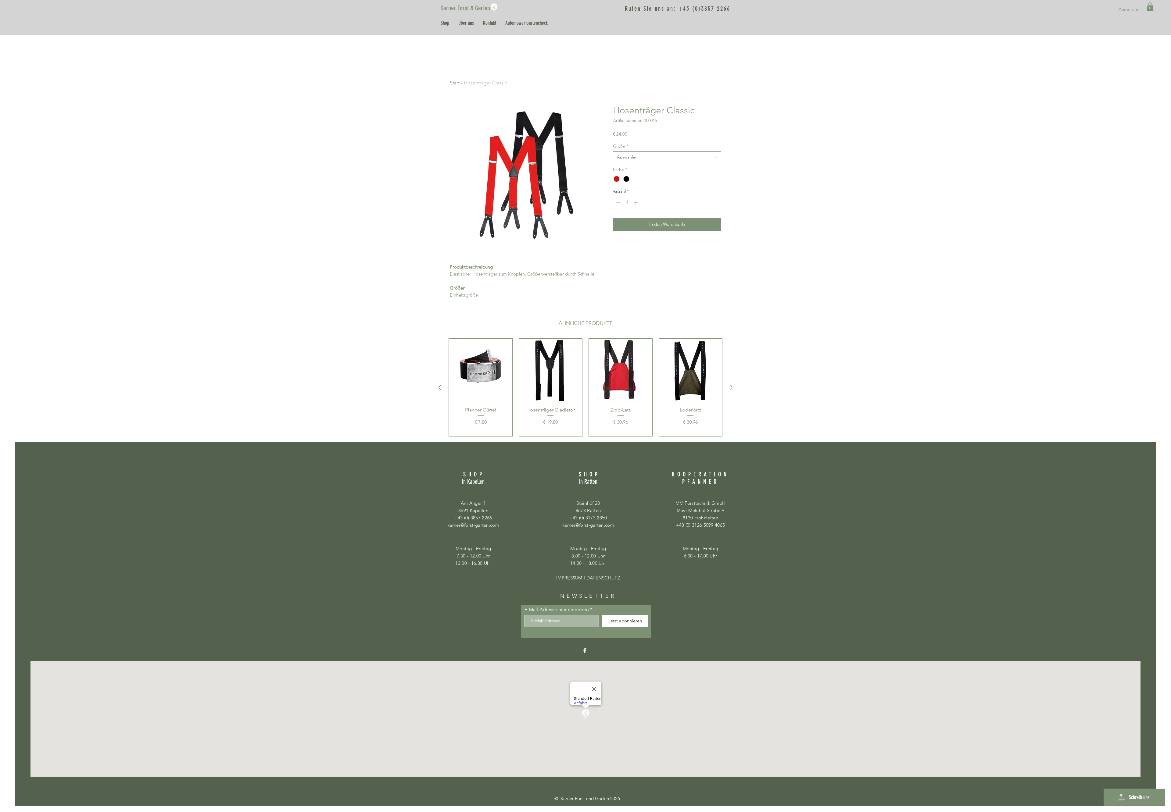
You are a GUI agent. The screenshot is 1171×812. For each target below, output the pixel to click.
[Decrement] (617, 202)
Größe (620, 146)
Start (455, 83)
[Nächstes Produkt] (731, 387)
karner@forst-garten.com (473, 525)
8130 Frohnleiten (700, 518)
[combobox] (667, 157)
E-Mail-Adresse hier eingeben (557, 609)
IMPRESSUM (569, 578)
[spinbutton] (626, 202)
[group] (585, 387)
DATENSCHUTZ (603, 578)
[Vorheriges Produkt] (439, 387)
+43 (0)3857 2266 (704, 8)
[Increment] (636, 202)
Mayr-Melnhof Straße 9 (700, 510)
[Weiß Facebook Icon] (585, 650)
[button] (1150, 6)
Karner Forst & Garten (465, 8)
